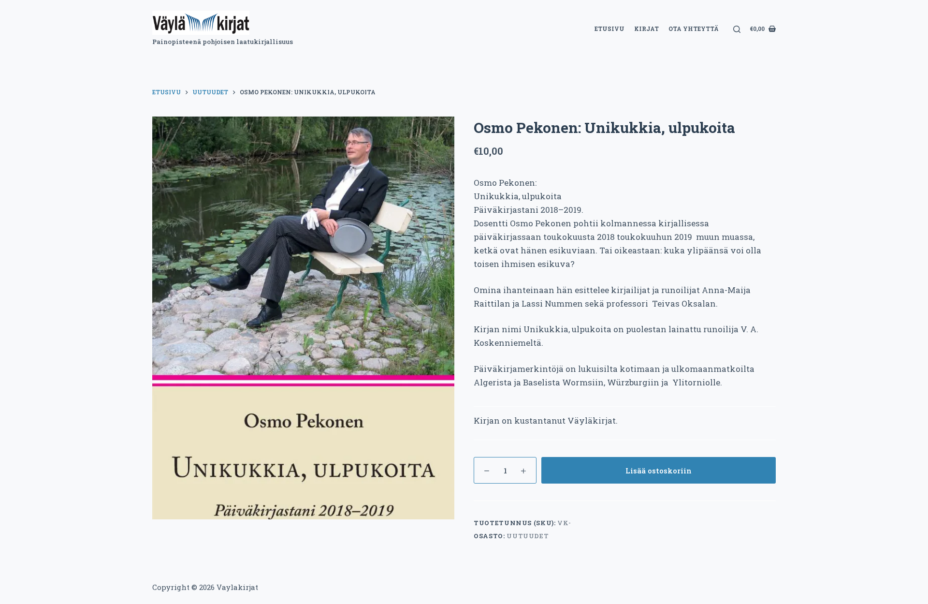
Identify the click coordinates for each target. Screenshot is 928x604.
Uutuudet (528, 535)
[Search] (736, 29)
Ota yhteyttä (693, 28)
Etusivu (609, 28)
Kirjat (646, 28)
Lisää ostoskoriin (658, 470)
